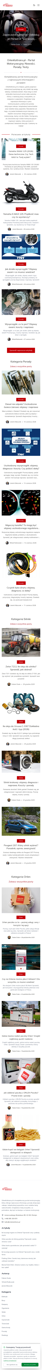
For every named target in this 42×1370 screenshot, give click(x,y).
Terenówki (5, 1324)
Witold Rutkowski (8, 1282)
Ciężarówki (5, 1320)
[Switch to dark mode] (34, 5)
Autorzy (5, 1273)
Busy (3, 1300)
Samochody (6, 1327)
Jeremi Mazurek (7, 1286)
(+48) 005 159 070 (11, 1219)
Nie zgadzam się (12, 1364)
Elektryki (4, 1297)
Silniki (21, 662)
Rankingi (5, 1335)
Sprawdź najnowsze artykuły (21, 350)
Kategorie (6, 1292)
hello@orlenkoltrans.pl (12, 1222)
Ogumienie (5, 1308)
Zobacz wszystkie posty (21, 366)
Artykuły (6, 1228)
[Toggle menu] (38, 5)
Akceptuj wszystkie (30, 1364)
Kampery (5, 1304)
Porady (21, 29)
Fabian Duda (6, 1278)
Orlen (21, 917)
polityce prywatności (10, 1360)
